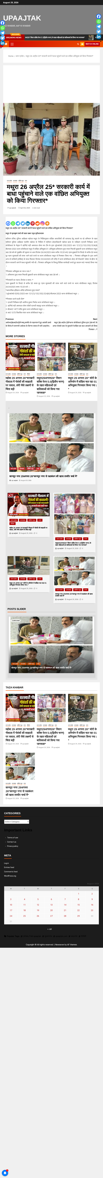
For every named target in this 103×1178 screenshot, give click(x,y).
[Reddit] (37, 221)
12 (38, 905)
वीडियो (28, 374)
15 (78, 905)
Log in (6, 863)
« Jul (49, 929)
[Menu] (11, 44)
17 (11, 910)
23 (92, 910)
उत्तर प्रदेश (9, 180)
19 (38, 910)
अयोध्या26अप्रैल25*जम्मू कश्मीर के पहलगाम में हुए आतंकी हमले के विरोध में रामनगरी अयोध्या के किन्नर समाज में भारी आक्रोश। (28, 322)
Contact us (11, 842)
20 (51, 910)
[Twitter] (23, 221)
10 (11, 905)
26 (38, 916)
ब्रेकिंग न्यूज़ (21, 180)
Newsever (59, 944)
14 (65, 905)
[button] (11, 44)
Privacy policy (12, 846)
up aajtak (12, 208)
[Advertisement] (51, 84)
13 (51, 905)
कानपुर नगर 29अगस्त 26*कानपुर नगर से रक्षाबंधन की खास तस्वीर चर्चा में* (19, 791)
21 (65, 910)
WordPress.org (10, 876)
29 (78, 916)
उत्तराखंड (15, 180)
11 (24, 905)
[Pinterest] (32, 221)
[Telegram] (18, 221)
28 (65, 916)
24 (11, 916)
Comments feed (10, 872)
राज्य (26, 180)
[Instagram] (42, 221)
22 (78, 910)
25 (24, 916)
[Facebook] (8, 221)
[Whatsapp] (13, 221)
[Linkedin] (27, 221)
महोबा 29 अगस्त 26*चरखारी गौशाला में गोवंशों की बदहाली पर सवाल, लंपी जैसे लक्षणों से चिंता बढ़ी (50, 667)
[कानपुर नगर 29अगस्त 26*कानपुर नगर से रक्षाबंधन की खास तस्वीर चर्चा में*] (20, 766)
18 (24, 910)
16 (92, 905)
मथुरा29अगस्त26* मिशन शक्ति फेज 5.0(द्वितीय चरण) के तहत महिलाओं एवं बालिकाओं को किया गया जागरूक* (50, 385)
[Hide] (1, 48)
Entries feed (9, 867)
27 (51, 916)
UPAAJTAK (22, 18)
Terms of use (12, 838)
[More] (47, 221)
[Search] (78, 44)
